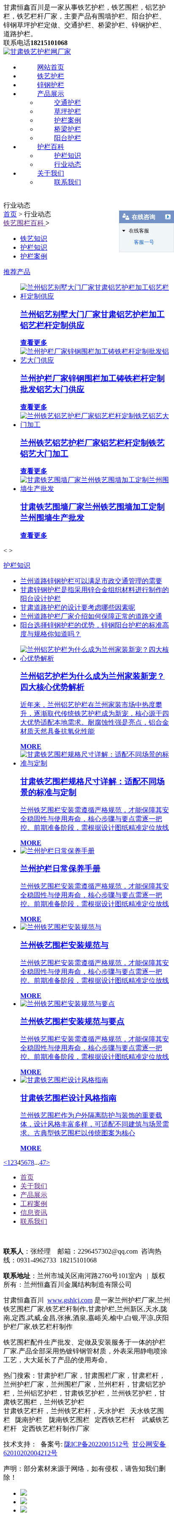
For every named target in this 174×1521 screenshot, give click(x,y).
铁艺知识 (33, 238)
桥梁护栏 (67, 129)
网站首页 (50, 67)
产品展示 (50, 93)
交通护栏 (67, 102)
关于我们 (50, 173)
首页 (10, 214)
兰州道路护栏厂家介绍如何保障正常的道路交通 (91, 616)
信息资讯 (33, 1212)
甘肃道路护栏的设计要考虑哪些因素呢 (77, 607)
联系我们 (67, 182)
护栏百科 (50, 146)
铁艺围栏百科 (24, 223)
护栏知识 (67, 155)
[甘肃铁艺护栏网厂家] (37, 51)
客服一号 (144, 242)
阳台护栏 (67, 137)
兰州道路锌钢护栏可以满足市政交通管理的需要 (91, 580)
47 (42, 1162)
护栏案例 (67, 120)
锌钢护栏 (50, 84)
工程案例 (33, 1203)
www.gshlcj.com (69, 1300)
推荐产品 (16, 271)
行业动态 (67, 164)
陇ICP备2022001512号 (96, 1444)
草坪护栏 (67, 111)
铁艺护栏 (50, 76)
